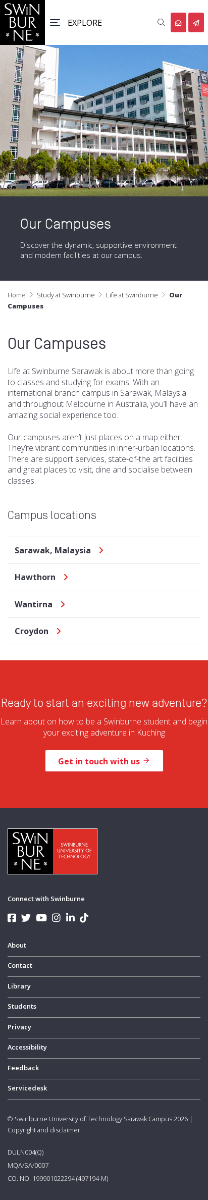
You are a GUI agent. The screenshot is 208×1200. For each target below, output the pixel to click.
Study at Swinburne (66, 294)
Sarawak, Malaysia (53, 550)
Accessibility (27, 1047)
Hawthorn (35, 577)
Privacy (19, 1026)
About (17, 945)
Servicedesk (27, 1087)
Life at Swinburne (132, 294)
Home (17, 294)
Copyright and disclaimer (44, 1129)
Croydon (31, 631)
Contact (20, 965)
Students (22, 1006)
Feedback (23, 1067)
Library (19, 985)
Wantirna (34, 604)
